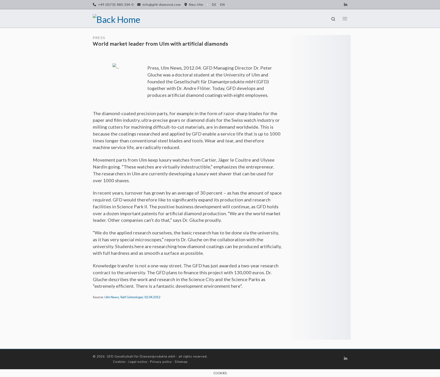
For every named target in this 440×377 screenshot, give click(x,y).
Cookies (119, 361)
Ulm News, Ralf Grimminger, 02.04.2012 (132, 297)
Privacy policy (161, 361)
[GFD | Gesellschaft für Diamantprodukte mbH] (116, 18)
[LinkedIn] (345, 4)
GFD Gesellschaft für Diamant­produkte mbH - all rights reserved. (157, 356)
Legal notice (138, 361)
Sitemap (181, 361)
